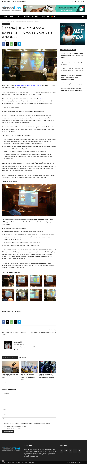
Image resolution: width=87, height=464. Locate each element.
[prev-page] (3, 383)
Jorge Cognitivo (7, 40)
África (19, 17)
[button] (83, 17)
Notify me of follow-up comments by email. (15, 426)
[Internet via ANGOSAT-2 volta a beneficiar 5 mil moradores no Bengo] (10, 367)
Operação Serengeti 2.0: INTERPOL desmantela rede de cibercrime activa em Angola (47, 376)
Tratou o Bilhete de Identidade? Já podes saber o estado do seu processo (72, 55)
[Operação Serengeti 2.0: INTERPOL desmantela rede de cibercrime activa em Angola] (47, 367)
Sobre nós (73, 462)
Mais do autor (22, 357)
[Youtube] (84, 1)
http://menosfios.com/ (19, 344)
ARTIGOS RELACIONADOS (10, 357)
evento (8, 311)
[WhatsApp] (11, 44)
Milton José (63, 75)
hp (12, 311)
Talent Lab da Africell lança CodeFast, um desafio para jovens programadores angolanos (71, 77)
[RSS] (78, 1)
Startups (27, 17)
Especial (8, 24)
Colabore (35, 17)
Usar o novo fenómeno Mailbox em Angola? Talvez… (14, 333)
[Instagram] (75, 1)
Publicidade (45, 17)
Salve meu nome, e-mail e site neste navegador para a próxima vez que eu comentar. (27, 423)
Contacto (79, 462)
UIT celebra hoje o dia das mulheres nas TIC (43, 332)
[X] (81, 1)
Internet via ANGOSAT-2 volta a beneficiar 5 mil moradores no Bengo (10, 376)
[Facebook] (72, 1)
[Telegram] (19, 44)
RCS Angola (17, 311)
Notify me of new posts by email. (12, 428)
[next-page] (6, 383)
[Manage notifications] (3, 461)
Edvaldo (63, 83)
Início (5, 17)
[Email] (15, 44)
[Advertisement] (54, 8)
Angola (11, 17)
